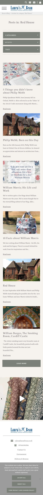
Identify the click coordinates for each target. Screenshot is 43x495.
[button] (40, 2)
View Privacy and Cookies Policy (21, 490)
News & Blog (6, 13)
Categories (10, 35)
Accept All (21, 478)
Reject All (22, 484)
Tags (7, 49)
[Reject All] (40, 479)
